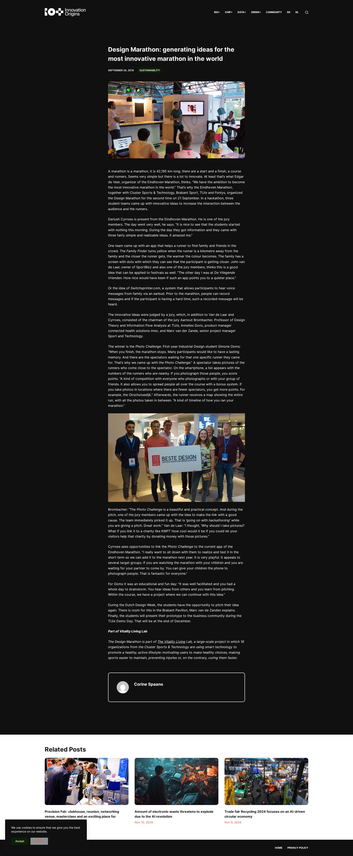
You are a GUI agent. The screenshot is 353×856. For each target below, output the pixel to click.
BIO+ (217, 12)
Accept (19, 841)
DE (288, 12)
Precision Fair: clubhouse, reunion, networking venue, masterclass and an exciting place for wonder (82, 816)
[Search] (306, 12)
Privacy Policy (297, 847)
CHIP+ (228, 12)
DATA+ (242, 12)
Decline (39, 841)
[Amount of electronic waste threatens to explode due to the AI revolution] (176, 781)
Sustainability (150, 70)
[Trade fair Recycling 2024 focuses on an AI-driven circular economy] (266, 781)
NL (297, 12)
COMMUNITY (274, 12)
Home (278, 847)
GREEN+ (256, 12)
